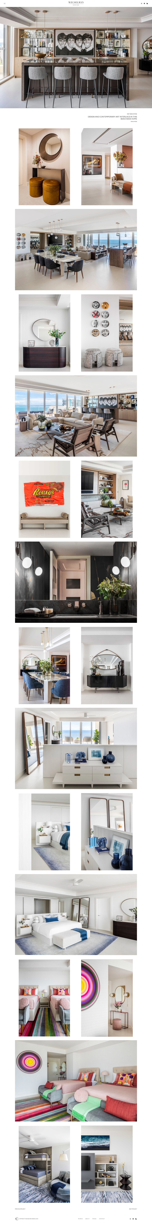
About (87, 1218)
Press (94, 1218)
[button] (4, 3)
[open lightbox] (76, 166)
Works (80, 1218)
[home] (76, 3)
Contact (102, 1218)
